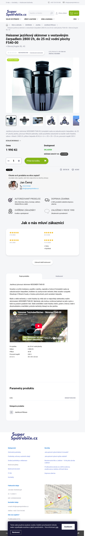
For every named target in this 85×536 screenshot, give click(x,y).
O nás (8, 2)
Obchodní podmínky (14, 452)
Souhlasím (68, 527)
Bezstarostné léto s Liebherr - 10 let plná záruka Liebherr (60, 462)
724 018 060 (26, 186)
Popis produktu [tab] (24, 276)
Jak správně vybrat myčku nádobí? (56, 456)
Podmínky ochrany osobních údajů (19, 456)
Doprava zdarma (50, 473)
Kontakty (15, 2)
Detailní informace (12, 140)
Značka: (54, 53)
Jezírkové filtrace (21, 412)
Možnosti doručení (14, 469)
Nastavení (16, 532)
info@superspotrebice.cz (30, 188)
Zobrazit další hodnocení (42, 262)
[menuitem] (14, 19)
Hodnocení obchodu (26, 2)
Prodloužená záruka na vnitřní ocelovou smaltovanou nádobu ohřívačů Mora (57, 468)
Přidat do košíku (33, 161)
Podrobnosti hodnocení (36, 52)
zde (57, 527)
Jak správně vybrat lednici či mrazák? (57, 452)
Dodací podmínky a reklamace (17, 460)
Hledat (51, 13)
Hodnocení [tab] (59, 276)
